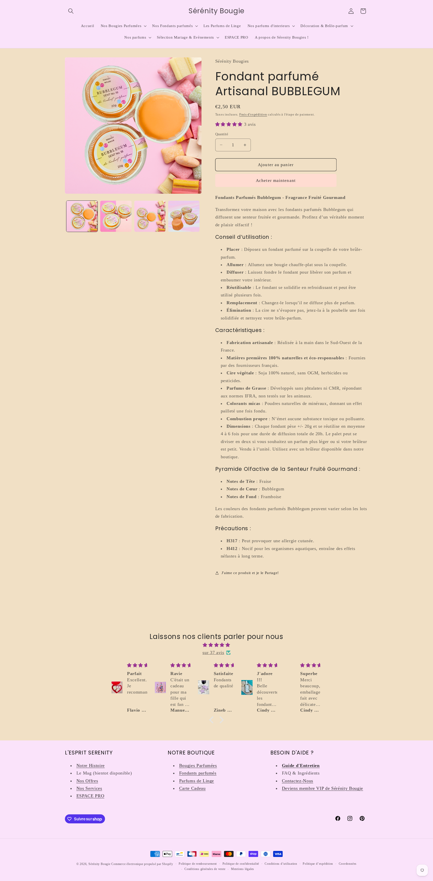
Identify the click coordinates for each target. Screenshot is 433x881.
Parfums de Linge (196, 780)
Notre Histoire (90, 765)
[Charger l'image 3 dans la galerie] (150, 216)
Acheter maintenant (276, 180)
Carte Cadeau (192, 788)
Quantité (221, 134)
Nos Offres (87, 780)
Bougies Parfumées (198, 765)
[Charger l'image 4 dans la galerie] (183, 216)
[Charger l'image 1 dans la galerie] (82, 216)
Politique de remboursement (198, 863)
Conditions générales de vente (204, 869)
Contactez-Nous (297, 780)
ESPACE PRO (90, 795)
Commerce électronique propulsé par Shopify (142, 864)
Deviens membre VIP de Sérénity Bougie (322, 788)
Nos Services (89, 788)
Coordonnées (348, 863)
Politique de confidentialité (241, 863)
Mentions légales (242, 869)
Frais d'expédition (253, 114)
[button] (71, 11)
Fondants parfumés (197, 773)
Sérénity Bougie (99, 864)
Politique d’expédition (318, 863)
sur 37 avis (213, 652)
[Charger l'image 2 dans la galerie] (116, 216)
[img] (216, 645)
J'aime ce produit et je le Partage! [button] (250, 573)
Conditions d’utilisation (281, 863)
